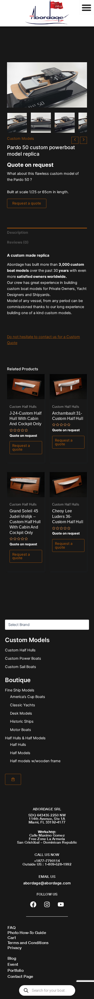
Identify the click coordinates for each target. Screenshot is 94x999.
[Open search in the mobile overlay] (47, 990)
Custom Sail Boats (20, 666)
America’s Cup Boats (27, 696)
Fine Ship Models (19, 690)
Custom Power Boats (23, 658)
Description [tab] (17, 232)
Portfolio (16, 970)
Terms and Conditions (28, 942)
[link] (13, 779)
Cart (12, 937)
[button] (86, 7)
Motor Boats (20, 729)
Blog (12, 958)
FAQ (12, 927)
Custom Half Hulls (20, 650)
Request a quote (26, 203)
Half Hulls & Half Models (25, 738)
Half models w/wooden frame (35, 761)
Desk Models (21, 713)
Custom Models (20, 138)
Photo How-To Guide (27, 932)
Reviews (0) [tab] (18, 242)
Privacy (15, 947)
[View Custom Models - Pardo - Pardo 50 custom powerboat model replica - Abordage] (17, 123)
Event (13, 964)
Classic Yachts (22, 705)
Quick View (25, 395)
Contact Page (20, 976)
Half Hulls (18, 744)
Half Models (20, 753)
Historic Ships (22, 721)
